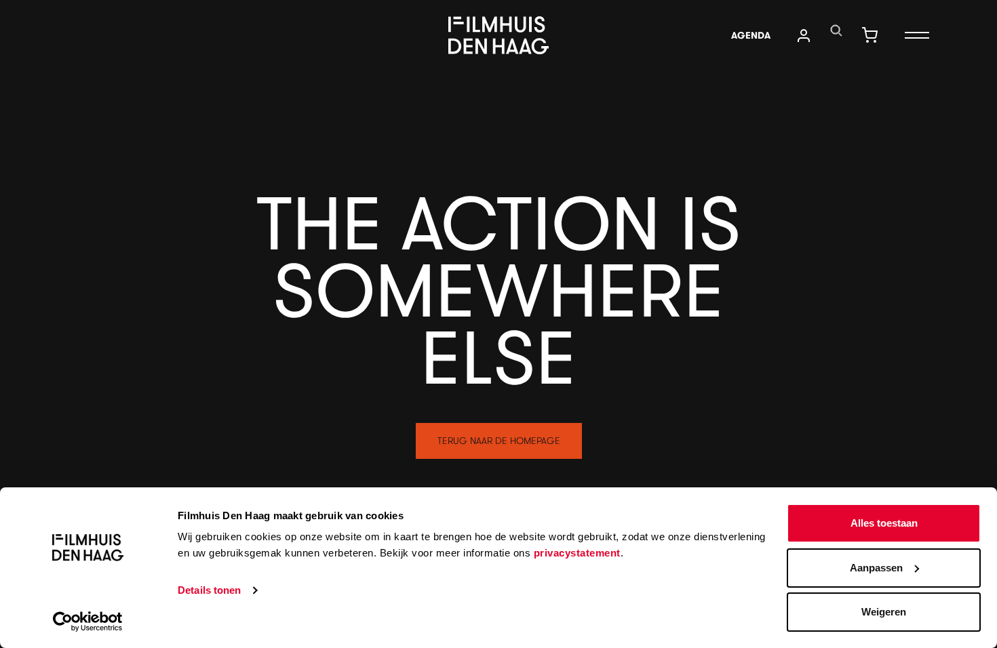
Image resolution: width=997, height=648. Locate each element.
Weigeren (883, 611)
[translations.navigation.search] (836, 30)
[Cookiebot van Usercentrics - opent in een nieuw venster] (87, 621)
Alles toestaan (884, 523)
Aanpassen (876, 567)
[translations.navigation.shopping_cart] (869, 35)
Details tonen (209, 590)
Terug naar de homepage (498, 440)
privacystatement (577, 553)
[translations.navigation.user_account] (804, 35)
